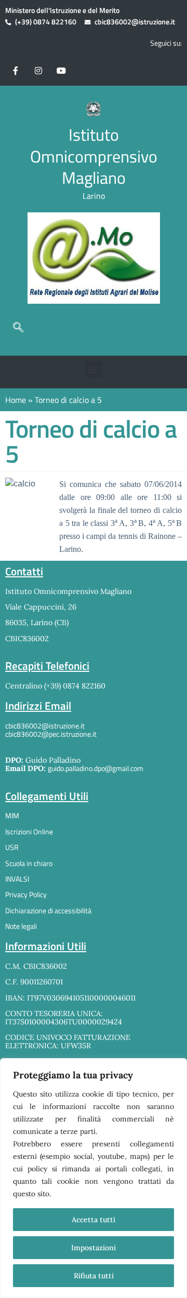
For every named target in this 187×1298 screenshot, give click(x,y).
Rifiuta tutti (94, 1275)
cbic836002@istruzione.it (135, 22)
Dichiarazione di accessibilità (48, 910)
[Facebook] (15, 70)
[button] (18, 327)
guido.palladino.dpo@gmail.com (95, 768)
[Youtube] (61, 70)
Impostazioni (93, 1247)
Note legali (21, 926)
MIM (12, 815)
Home (15, 400)
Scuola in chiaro (28, 863)
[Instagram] (38, 70)
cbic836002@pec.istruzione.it (51, 734)
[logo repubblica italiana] (93, 109)
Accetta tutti (93, 1219)
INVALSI (17, 879)
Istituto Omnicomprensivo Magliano (93, 156)
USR (12, 847)
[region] (93, 1178)
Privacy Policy (26, 894)
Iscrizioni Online (29, 831)
